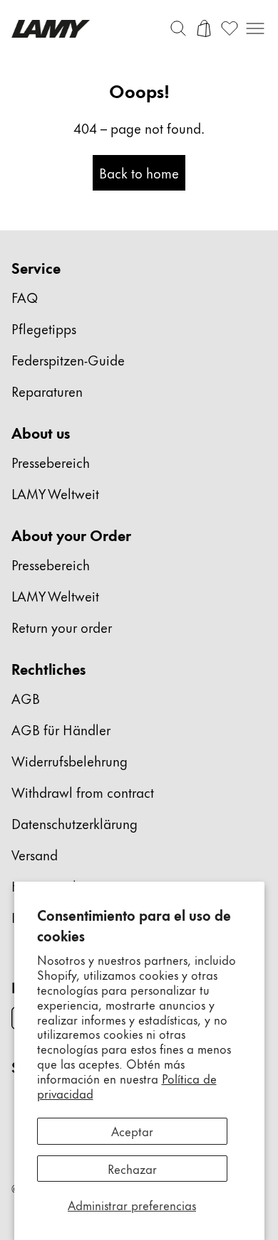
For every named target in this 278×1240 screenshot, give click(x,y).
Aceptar (132, 1130)
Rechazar (132, 1168)
